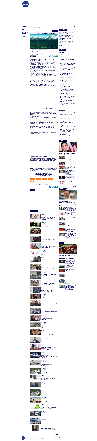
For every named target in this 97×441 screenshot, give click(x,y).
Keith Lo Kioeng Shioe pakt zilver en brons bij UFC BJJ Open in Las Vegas (70, 261)
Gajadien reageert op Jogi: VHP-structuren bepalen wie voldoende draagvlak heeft (48, 268)
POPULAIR (24, 29)
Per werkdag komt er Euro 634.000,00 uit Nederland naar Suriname (67, 93)
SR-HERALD (39, 3)
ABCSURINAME (44, 3)
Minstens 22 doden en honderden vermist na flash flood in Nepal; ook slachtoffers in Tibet (70, 172)
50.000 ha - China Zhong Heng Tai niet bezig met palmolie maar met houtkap (68, 106)
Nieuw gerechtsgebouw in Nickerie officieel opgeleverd (49, 312)
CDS (54, 3)
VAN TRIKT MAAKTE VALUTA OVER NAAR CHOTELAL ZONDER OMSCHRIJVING (67, 97)
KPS (56, 3)
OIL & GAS (24, 35)
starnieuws (43, 375)
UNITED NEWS (60, 3)
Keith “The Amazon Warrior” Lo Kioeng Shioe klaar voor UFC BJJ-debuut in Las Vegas (70, 270)
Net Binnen (36, 33)
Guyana (54, 33)
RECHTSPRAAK (24, 37)
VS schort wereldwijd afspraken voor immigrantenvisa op (71, 163)
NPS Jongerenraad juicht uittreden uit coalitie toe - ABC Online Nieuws (68, 74)
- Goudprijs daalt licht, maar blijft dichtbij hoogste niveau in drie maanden (66, 36)
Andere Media (71, 3)
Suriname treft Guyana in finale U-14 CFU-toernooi (71, 266)
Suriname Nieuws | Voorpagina (65, 54)
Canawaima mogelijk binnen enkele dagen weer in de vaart (48, 379)
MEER (56, 434)
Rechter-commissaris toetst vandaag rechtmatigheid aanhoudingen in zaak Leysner (48, 429)
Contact (36, 438)
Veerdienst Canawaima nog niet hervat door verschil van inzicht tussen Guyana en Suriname (49, 326)
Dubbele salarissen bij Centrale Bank (47, 421)
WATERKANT (66, 3)
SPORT (61, 243)
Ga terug (32, 190)
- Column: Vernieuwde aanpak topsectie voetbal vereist (66, 39)
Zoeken (54, 30)
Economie (46, 33)
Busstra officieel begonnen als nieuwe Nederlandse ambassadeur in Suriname (70, 213)
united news (38, 54)
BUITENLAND (62, 140)
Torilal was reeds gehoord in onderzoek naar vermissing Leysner (48, 240)
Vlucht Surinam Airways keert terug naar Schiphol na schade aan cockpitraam (70, 224)
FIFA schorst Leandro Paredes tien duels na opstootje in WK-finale (70, 281)
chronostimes (43, 250)
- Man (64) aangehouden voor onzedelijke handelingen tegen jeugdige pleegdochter (66, 35)
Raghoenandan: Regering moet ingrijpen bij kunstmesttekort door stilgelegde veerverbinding (49, 304)
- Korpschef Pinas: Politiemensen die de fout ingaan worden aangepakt (66, 44)
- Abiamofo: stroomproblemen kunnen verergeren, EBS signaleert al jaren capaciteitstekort (66, 42)
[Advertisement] (48, 17)
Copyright (28, 438)
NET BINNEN (24, 28)
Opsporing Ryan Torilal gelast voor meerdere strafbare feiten (47, 284)
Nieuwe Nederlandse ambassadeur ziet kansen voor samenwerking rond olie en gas (71, 208)
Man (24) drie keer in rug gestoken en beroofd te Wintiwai (66, 134)
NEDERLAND (62, 188)
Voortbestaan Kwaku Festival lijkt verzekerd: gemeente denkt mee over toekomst (70, 218)
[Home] (25, 4)
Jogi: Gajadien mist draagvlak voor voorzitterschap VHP (47, 371)
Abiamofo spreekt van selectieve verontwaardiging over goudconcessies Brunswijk (48, 261)
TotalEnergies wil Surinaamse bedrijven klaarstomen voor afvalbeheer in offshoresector (48, 233)
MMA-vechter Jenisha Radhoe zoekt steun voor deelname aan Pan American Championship (67, 257)
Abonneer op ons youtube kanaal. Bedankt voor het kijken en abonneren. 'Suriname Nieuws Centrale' (44, 174)
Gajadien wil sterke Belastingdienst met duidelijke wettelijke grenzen (48, 247)
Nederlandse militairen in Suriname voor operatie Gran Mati (70, 229)
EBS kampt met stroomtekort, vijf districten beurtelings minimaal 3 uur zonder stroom (47, 415)
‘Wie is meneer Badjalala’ (64, 94)
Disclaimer (32, 438)
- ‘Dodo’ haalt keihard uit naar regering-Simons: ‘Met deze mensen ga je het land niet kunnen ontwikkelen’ (66, 45)
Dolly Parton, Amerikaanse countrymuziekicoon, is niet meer (70, 177)
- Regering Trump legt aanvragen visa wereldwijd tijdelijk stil (66, 33)
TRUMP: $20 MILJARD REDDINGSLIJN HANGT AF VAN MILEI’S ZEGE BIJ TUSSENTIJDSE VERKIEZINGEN (67, 130)
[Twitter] (59, 437)
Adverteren (40, 438)
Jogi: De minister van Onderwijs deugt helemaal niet (48, 319)
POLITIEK (24, 30)
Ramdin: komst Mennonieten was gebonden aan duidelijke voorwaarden (48, 226)
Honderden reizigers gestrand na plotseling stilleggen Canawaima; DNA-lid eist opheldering (49, 364)
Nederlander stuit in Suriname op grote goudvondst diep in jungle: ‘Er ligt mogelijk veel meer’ (48, 334)
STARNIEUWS (50, 3)
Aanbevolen (33, 211)
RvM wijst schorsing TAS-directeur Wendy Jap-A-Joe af (48, 254)
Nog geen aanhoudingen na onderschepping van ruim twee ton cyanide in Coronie (49, 356)
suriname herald (44, 214)
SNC (35, 3)
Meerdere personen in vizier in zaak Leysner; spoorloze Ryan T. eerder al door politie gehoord (68, 64)
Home (31, 33)
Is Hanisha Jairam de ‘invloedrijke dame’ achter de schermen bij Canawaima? (67, 78)
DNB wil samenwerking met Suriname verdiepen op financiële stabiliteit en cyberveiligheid (48, 386)
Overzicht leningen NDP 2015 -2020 (66, 87)
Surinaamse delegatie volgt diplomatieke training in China (70, 167)
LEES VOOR (33, 56)
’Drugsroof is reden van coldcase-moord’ (67, 99)
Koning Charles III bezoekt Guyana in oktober (48, 298)
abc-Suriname (43, 222)
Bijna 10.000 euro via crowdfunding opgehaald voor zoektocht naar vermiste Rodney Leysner (67, 203)
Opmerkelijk (41, 33)
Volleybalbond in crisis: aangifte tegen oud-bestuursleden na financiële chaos (71, 276)
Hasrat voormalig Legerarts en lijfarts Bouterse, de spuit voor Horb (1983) (67, 90)
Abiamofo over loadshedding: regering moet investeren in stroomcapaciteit (48, 291)
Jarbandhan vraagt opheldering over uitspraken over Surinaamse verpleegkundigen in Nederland (70, 235)
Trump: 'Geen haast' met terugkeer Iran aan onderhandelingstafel (69, 158)
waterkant (43, 360)
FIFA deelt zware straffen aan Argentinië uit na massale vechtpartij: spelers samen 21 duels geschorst (70, 287)
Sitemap (44, 438)
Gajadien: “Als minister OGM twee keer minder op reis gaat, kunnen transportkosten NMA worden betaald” (48, 348)
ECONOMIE (24, 33)
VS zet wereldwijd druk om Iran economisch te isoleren (71, 182)
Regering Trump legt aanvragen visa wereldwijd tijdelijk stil (67, 154)
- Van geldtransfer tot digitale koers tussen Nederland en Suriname (66, 32)
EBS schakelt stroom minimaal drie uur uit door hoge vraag (48, 401)
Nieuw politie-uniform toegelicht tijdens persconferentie (48, 275)
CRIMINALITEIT (25, 32)
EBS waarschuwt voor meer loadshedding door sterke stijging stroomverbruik (48, 408)
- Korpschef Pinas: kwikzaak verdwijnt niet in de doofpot (66, 41)
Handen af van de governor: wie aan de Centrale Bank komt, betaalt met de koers (49, 341)
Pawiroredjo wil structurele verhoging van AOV (48, 393)
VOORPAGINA (24, 26)
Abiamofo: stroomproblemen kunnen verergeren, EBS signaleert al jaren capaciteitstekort (48, 218)
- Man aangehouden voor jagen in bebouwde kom (66, 38)
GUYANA (23, 36)
